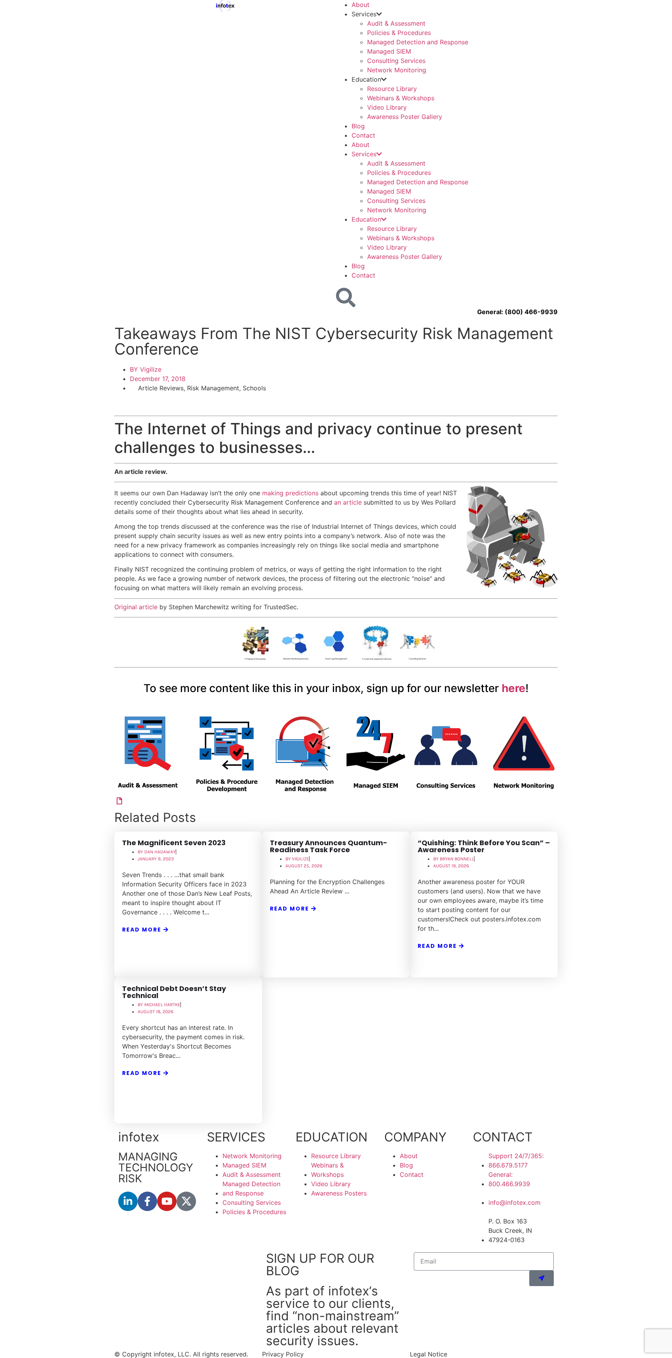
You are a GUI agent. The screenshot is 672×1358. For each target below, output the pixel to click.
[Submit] (541, 1278)
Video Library (387, 107)
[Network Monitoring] (119, 801)
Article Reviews (161, 388)
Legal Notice (428, 1354)
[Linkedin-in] (128, 1201)
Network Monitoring (396, 70)
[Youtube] (167, 1201)
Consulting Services (396, 61)
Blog (358, 126)
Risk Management (213, 388)
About (360, 5)
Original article (136, 607)
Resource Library (392, 89)
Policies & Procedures (399, 33)
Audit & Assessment (396, 23)
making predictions (290, 493)
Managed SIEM (389, 51)
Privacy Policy (283, 1354)
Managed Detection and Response (417, 42)
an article (348, 502)
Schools (254, 388)
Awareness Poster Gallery (404, 117)
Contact (363, 135)
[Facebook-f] (147, 1201)
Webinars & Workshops (400, 98)
